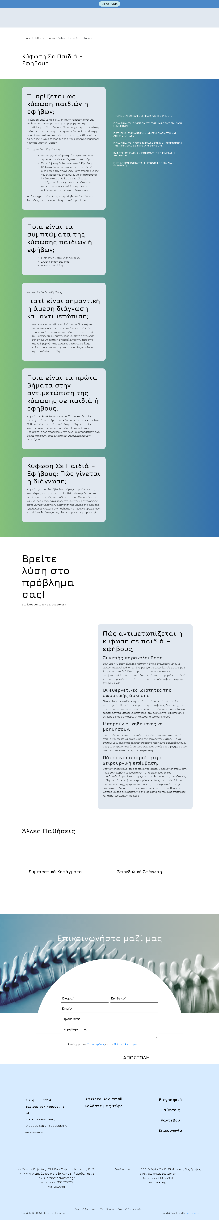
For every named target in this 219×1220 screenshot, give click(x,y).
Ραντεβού (170, 1120)
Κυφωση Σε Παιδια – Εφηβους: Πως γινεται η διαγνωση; (144, 154)
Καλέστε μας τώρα (104, 1106)
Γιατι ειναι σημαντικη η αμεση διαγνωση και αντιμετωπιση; (144, 134)
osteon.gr (60, 1186)
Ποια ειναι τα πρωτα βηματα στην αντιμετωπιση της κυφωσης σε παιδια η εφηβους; (147, 144)
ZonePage (192, 1213)
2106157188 (165, 1178)
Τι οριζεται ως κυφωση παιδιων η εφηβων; (142, 116)
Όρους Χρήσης (96, 1044)
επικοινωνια (109, 4)
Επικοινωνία (170, 1130)
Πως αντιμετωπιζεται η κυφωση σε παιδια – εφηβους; (143, 164)
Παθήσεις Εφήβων (44, 37)
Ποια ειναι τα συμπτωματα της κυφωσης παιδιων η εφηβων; (147, 124)
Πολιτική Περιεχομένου (131, 1209)
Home (28, 37)
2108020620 (35, 1125)
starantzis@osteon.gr (41, 1119)
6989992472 (57, 1125)
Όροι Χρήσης (108, 1209)
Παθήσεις (170, 1110)
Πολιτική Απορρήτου (126, 1044)
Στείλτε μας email (104, 1099)
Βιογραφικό (170, 1099)
